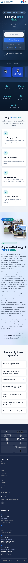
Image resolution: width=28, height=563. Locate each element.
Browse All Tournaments (14, 54)
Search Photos (14, 40)
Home (2, 470)
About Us (3, 485)
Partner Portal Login (5, 492)
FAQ (2, 487)
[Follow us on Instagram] (2, 502)
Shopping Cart (4, 475)
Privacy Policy (4, 490)
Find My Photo (4, 473)
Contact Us (3, 482)
